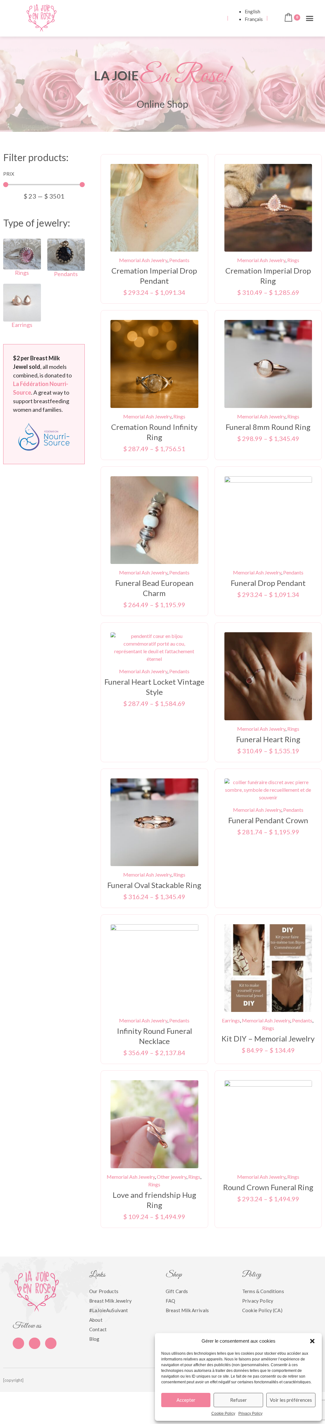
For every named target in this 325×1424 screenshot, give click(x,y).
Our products (103, 1291)
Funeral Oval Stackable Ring (154, 885)
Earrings (21, 324)
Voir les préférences (291, 1400)
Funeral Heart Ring (268, 739)
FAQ (170, 1301)
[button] (312, 1341)
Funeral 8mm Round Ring (268, 426)
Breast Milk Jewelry (110, 1301)
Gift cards (177, 1291)
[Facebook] (18, 1343)
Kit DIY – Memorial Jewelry (268, 1038)
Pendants (66, 273)
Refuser (238, 1400)
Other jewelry (171, 1177)
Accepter (186, 1400)
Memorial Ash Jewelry (143, 260)
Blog (94, 1339)
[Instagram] (50, 1343)
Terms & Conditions (263, 1291)
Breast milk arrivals (187, 1310)
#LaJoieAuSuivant (108, 1310)
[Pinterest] (34, 1343)
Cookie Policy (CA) (262, 1310)
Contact (98, 1329)
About (96, 1320)
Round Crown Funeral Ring (268, 1187)
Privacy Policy (250, 1413)
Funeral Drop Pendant (268, 582)
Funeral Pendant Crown (268, 820)
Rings (22, 272)
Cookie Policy (223, 1413)
